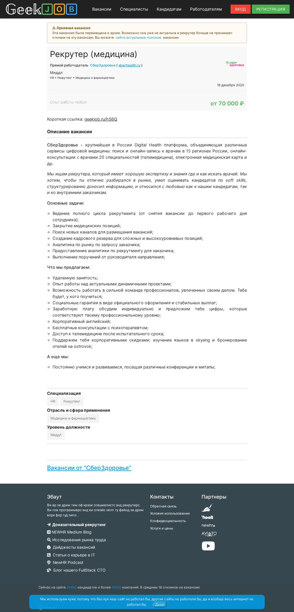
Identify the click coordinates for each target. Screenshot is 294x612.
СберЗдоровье (102, 65)
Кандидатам (169, 9)
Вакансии (101, 9)
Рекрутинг (71, 401)
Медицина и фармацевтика (73, 418)
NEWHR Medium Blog (71, 532)
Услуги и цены (161, 528)
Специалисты (134, 9)
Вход (240, 9)
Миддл (56, 435)
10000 (116, 587)
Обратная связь (163, 506)
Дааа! (160, 604)
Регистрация (270, 9)
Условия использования (170, 513)
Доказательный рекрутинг (78, 524)
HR (53, 401)
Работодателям (206, 9)
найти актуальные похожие (138, 38)
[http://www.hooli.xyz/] (207, 519)
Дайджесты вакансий (73, 547)
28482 (72, 587)
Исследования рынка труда (78, 540)
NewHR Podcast (67, 562)
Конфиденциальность (168, 521)
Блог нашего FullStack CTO (78, 570)
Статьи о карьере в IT (73, 555)
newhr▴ (208, 525)
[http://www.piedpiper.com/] (207, 509)
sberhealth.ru (129, 65)
